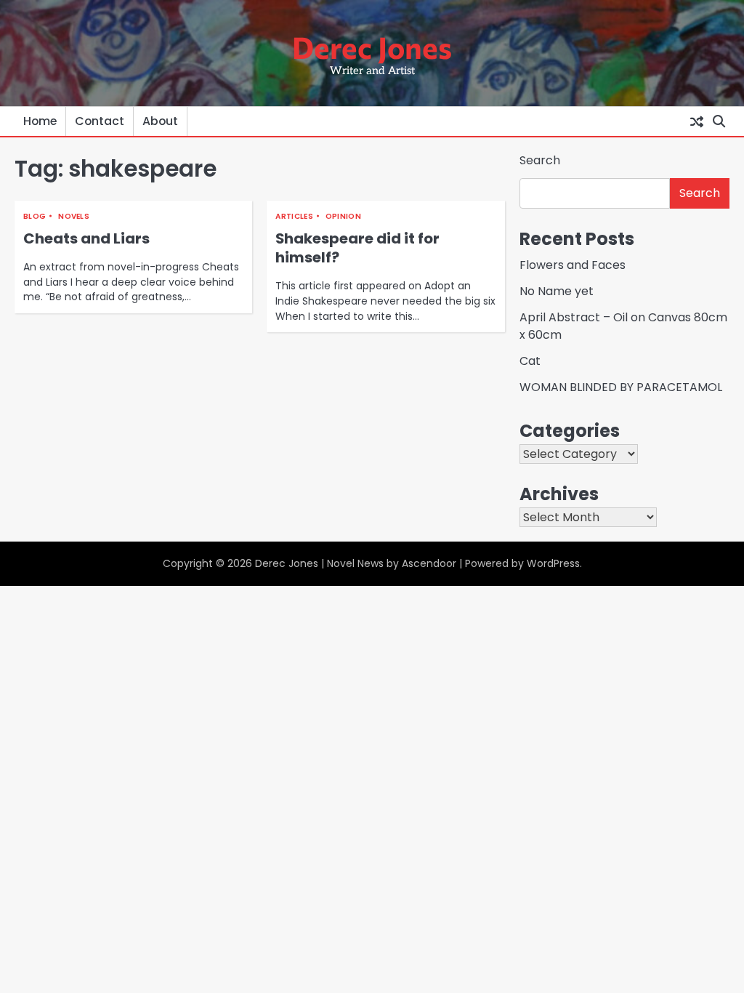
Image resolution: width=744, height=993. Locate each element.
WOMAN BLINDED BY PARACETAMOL (620, 387)
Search (539, 160)
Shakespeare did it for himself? (357, 248)
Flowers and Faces (572, 265)
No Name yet (556, 291)
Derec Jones (372, 46)
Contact (99, 121)
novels (73, 216)
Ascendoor (429, 563)
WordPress (553, 563)
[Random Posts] (697, 121)
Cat (530, 361)
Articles (293, 216)
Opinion (343, 216)
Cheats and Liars (86, 238)
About (160, 121)
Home (40, 121)
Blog (34, 216)
